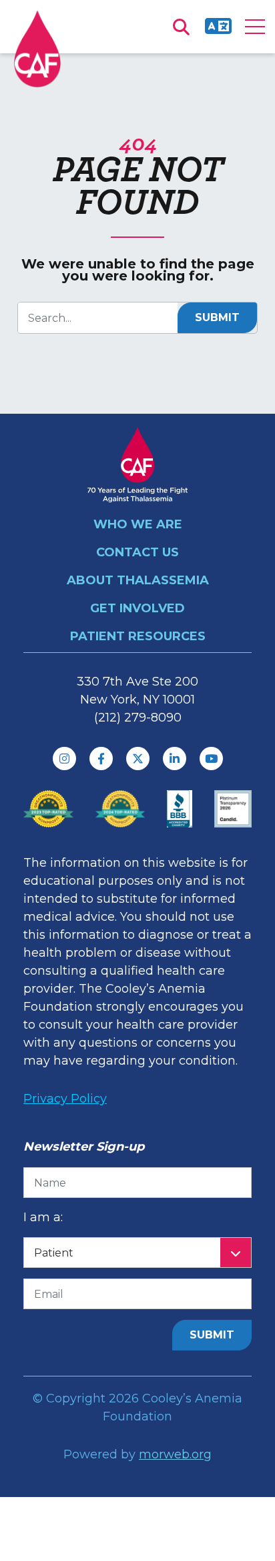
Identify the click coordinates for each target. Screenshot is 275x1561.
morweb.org (175, 1454)
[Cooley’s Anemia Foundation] (37, 48)
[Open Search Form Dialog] (181, 26)
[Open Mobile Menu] (255, 27)
